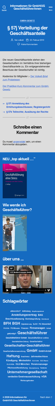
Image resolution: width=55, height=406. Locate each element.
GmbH (32, 350)
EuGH (35, 324)
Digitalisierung (26, 324)
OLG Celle (35, 361)
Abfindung (26, 311)
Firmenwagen (37, 328)
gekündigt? (11, 333)
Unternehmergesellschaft (27, 371)
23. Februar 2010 (37, 39)
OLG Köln (10, 364)
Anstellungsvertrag (24, 315)
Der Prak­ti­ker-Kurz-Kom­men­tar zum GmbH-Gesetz (26, 87)
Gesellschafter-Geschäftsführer (27, 345)
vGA (44, 376)
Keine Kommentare (29, 44)
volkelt (20, 39)
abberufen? (15, 311)
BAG (40, 314)
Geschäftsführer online (38, 337)
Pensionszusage (39, 364)
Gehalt (48, 328)
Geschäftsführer (32, 332)
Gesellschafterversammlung (14, 351)
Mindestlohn (25, 360)
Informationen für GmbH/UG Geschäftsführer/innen (27, 7)
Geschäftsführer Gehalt (16, 337)
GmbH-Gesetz (27, 20)
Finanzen (24, 328)
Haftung (13, 355)
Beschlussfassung (14, 318)
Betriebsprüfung (32, 318)
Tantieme (43, 368)
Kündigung (11, 360)
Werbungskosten (27, 380)
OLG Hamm (44, 360)
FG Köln (6, 328)
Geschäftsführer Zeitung (20, 341)
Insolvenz (25, 356)
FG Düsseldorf (45, 324)
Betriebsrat (45, 319)
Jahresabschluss (39, 356)
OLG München (23, 364)
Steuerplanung (34, 368)
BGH (16, 323)
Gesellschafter (36, 341)
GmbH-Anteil (45, 350)
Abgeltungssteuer (38, 311)
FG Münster (15, 328)
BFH (7, 323)
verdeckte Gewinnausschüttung (24, 376)
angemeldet (19, 141)
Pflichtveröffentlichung (17, 367)
